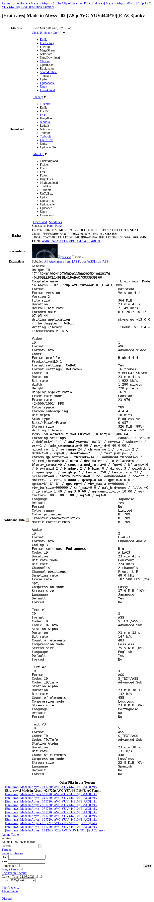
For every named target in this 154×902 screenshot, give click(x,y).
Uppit (43, 86)
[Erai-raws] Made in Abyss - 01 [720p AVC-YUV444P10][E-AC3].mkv (51, 787)
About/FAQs (10, 891)
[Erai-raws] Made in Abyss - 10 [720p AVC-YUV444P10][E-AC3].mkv (51, 819)
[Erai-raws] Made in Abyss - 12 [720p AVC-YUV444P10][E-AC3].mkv (51, 826)
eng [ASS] (73, 261)
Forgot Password (12, 869)
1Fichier (45, 104)
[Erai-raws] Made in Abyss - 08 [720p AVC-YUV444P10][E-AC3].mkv (51, 812)
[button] (73, 257)
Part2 (58, 225)
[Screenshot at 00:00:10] (45, 257)
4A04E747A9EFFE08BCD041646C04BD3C (71, 241)
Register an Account (14, 873)
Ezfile (43, 39)
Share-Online (48, 72)
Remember (9, 865)
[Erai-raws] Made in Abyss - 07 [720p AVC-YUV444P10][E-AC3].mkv (51, 808)
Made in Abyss (40, 3)
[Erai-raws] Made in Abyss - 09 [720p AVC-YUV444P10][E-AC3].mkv (51, 816)
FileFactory (47, 43)
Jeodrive (45, 122)
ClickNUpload (41, 32)
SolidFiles (55, 222)
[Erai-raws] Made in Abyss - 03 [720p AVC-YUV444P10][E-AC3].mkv (51, 794)
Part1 (50, 225)
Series (5, 853)
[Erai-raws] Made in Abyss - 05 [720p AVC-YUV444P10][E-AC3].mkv (51, 801)
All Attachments (54, 261)
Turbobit (45, 136)
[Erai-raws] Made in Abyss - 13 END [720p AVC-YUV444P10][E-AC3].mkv (55, 830)
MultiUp (38, 154)
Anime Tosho (10, 834)
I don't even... (10, 887)
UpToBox (46, 140)
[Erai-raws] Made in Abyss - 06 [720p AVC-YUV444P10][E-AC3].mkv (51, 805)
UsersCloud (47, 90)
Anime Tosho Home (14, 3)
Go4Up (57, 32)
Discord (7, 898)
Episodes (17, 853)
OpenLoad (40, 222)
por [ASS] (88, 261)
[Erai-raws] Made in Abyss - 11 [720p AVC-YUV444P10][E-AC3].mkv (51, 823)
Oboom (45, 61)
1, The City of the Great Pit (70, 3)
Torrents (7, 849)
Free (43, 114)
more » (79, 257)
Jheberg (38, 97)
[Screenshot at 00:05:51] (64, 257)
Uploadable (47, 83)
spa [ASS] (102, 261)
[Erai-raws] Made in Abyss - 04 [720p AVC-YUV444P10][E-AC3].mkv (51, 797)
